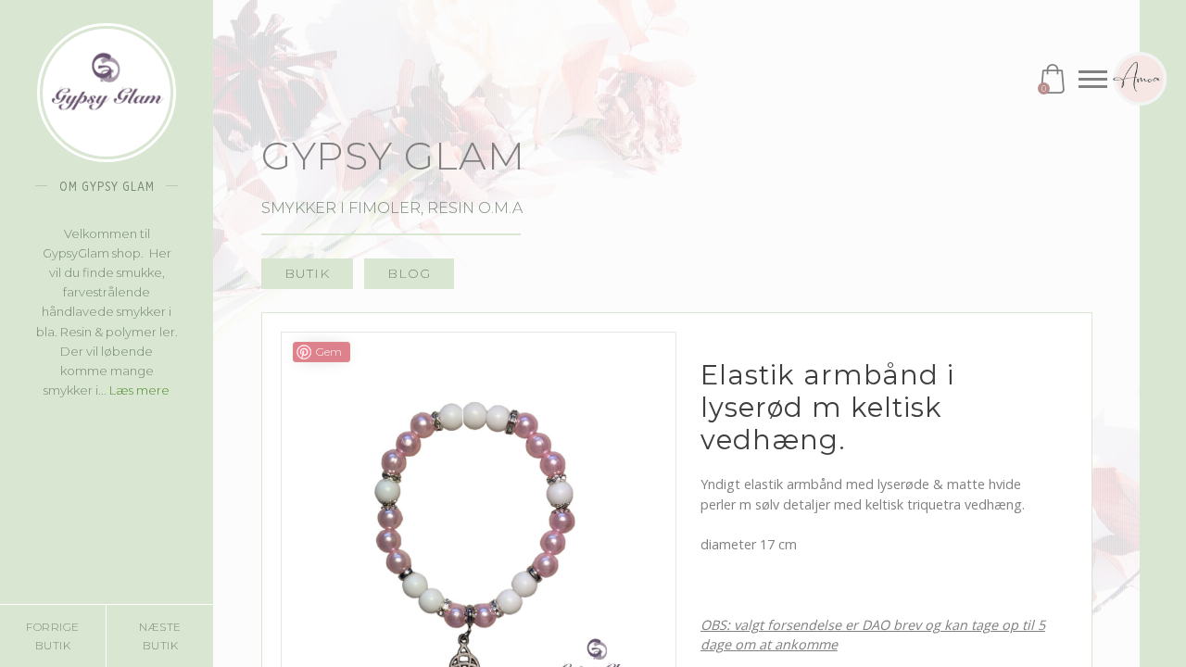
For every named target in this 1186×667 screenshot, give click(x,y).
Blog (409, 273)
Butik (307, 273)
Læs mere (139, 390)
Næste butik (160, 635)
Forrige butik (53, 635)
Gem (329, 352)
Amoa (1139, 79)
